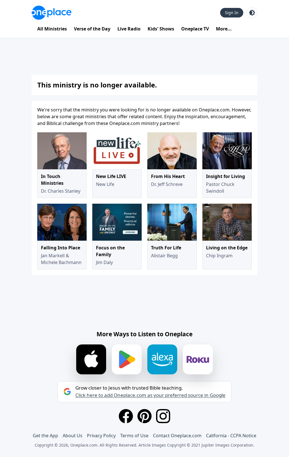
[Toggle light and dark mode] (252, 12)
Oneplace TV (195, 29)
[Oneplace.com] (51, 13)
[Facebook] (126, 416)
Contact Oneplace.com (177, 435)
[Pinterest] (144, 416)
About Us (72, 435)
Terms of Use (134, 435)
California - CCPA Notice (231, 435)
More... (224, 29)
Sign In (231, 12)
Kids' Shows (161, 29)
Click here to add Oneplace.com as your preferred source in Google (150, 395)
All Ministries (52, 29)
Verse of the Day (92, 29)
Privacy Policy (101, 435)
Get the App (45, 435)
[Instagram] (163, 416)
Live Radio (129, 29)
